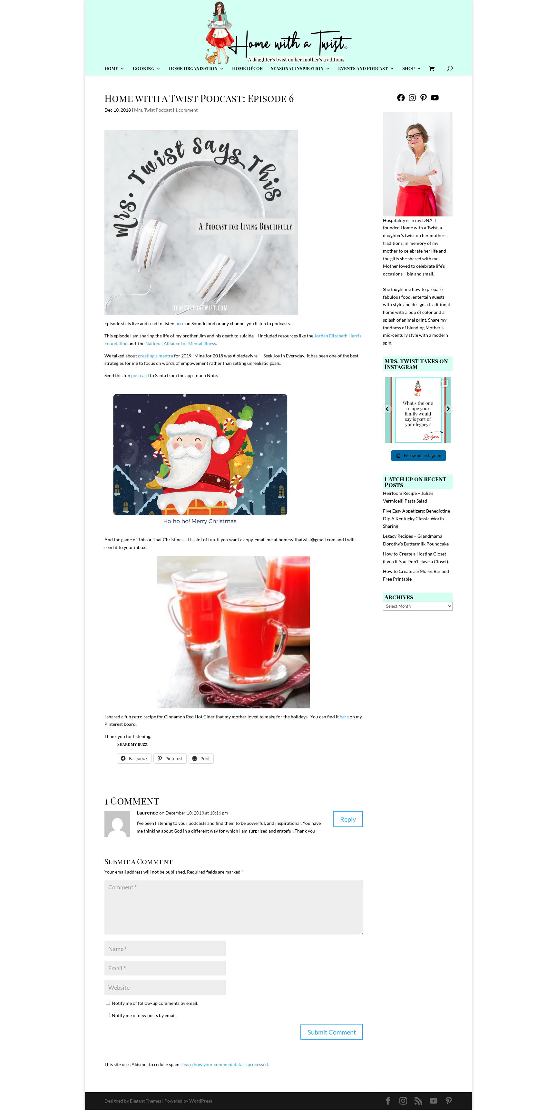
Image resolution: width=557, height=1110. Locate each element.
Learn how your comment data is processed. (225, 1064)
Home (111, 68)
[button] (387, 409)
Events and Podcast (363, 68)
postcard (140, 375)
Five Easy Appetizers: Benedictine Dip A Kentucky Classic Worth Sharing (416, 518)
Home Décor (247, 68)
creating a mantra (155, 355)
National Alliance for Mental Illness (180, 343)
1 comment (186, 110)
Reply (348, 819)
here (179, 323)
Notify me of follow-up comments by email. (155, 1003)
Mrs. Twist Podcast (153, 110)
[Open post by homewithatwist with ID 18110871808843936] (418, 410)
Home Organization (193, 68)
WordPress (200, 1101)
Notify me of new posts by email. (144, 1015)
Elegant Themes (145, 1101)
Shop (408, 68)
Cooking (143, 68)
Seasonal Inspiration (297, 68)
